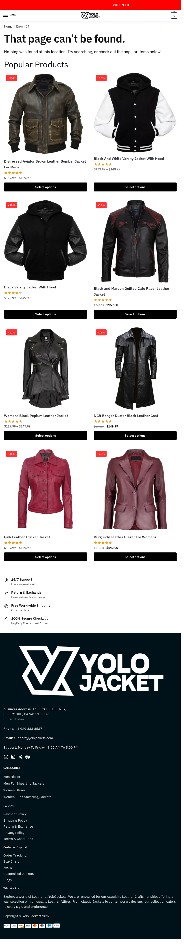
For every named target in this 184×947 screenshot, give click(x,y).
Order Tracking (14, 855)
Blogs (7, 880)
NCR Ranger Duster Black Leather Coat (126, 415)
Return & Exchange (18, 826)
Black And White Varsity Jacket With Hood (129, 158)
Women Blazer (14, 790)
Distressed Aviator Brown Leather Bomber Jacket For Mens (45, 164)
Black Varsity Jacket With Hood (30, 287)
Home (8, 26)
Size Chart (11, 861)
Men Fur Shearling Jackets (23, 783)
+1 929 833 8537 (28, 728)
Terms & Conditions (18, 839)
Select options (45, 187)
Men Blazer (11, 777)
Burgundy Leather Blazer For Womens (125, 537)
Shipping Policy (15, 820)
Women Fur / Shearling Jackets (27, 797)
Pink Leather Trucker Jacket (27, 537)
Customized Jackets (18, 874)
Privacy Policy (13, 833)
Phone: (9, 728)
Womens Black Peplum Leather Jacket (36, 415)
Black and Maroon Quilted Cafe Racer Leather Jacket (131, 291)
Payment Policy (14, 814)
